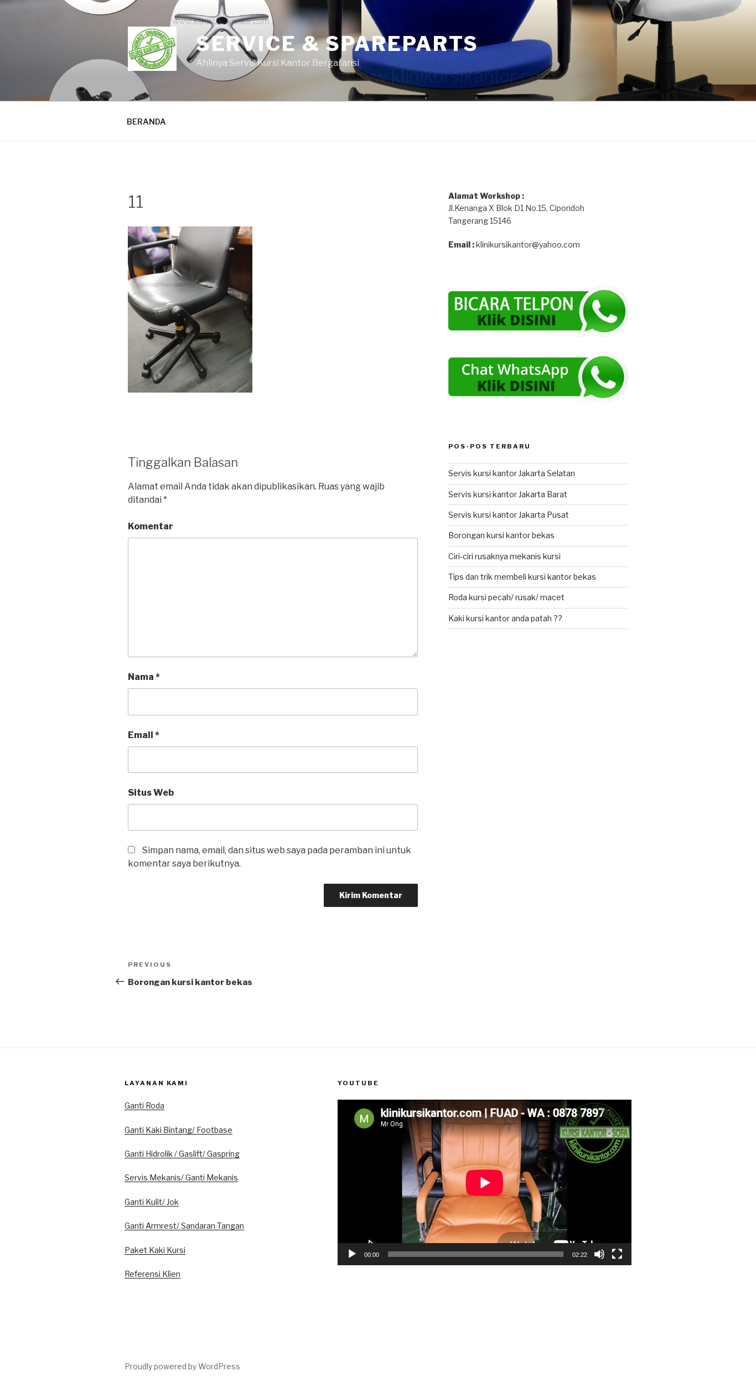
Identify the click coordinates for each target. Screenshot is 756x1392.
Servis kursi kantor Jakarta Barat (507, 494)
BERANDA (146, 121)
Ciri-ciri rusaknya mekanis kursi (504, 556)
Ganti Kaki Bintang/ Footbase (178, 1130)
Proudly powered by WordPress (182, 1366)
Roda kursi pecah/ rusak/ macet (506, 597)
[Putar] (352, 1254)
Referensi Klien (152, 1273)
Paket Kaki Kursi (155, 1250)
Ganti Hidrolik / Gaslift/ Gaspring (182, 1153)
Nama (144, 677)
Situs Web (151, 792)
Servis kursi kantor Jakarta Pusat (508, 514)
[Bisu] (599, 1254)
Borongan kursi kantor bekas (501, 535)
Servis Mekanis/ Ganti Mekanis (181, 1177)
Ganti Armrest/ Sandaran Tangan (184, 1225)
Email (143, 735)
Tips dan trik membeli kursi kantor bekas (522, 576)
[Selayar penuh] (617, 1254)
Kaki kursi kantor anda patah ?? (505, 618)
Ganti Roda (144, 1105)
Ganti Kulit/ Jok (152, 1202)
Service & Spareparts (337, 44)
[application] (484, 1182)
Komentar (150, 526)
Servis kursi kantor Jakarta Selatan (511, 473)
